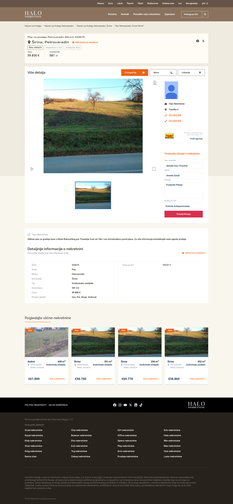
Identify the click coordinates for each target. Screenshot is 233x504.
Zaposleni (170, 14)
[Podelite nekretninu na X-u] (203, 41)
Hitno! (140, 3)
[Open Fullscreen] (154, 168)
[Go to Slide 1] (93, 195)
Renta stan (31, 456)
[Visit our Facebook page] (114, 405)
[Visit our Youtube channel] (125, 405)
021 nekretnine (126, 430)
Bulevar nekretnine (81, 435)
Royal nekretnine (34, 435)
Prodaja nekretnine (128, 456)
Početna (112, 14)
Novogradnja (192, 3)
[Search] (205, 14)
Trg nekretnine (79, 451)
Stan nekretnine (33, 446)
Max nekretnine (172, 446)
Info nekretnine (172, 430)
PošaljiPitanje (184, 214)
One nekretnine (172, 451)
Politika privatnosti (35, 405)
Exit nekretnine (79, 446)
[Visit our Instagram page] (120, 405)
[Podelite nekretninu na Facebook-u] (198, 41)
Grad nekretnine (33, 430)
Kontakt (125, 14)
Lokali (120, 3)
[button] (93, 126)
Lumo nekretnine (173, 456)
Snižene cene (168, 3)
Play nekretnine (126, 446)
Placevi (130, 3)
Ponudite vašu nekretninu (146, 14)
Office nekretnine (127, 435)
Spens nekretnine (127, 440)
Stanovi (100, 3)
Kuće (110, 3)
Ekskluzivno (152, 3)
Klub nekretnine (33, 440)
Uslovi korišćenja (58, 405)
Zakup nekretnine (80, 456)
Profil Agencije (196, 139)
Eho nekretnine (79, 440)
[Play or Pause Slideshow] (32, 168)
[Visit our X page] (130, 405)
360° (204, 3)
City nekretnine (79, 430)
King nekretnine (33, 451)
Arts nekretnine (126, 451)
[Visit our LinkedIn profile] (135, 405)
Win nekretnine (172, 440)
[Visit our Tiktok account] (141, 405)
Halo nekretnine (172, 435)
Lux (180, 3)
